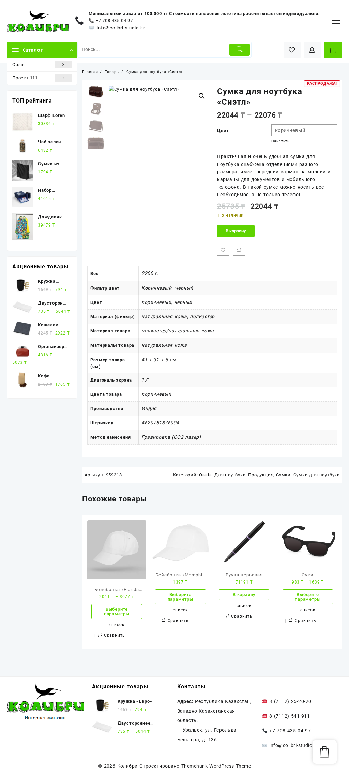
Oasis (18, 64)
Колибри (127, 766)
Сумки (283, 474)
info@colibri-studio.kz (121, 27)
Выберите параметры (117, 611)
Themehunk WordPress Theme (216, 766)
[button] (202, 96)
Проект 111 (25, 77)
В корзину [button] (244, 594)
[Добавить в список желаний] (223, 250)
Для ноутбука (230, 474)
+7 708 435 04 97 (114, 20)
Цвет (223, 130)
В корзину (236, 230)
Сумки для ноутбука (316, 474)
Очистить (280, 141)
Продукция (260, 474)
